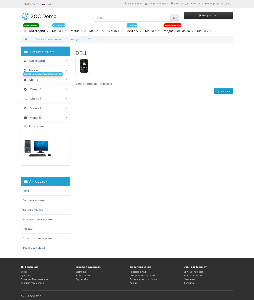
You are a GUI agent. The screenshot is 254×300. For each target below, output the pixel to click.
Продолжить (224, 91)
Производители (138, 271)
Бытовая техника (34, 200)
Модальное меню (177, 29)
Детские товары (33, 209)
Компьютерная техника (49, 39)
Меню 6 (151, 31)
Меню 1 (58, 29)
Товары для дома (34, 247)
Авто (26, 190)
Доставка (26, 275)
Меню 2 (35, 89)
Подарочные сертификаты (144, 275)
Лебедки (28, 228)
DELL (90, 39)
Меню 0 (34, 70)
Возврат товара (84, 275)
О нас (24, 271)
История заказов (193, 275)
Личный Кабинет (193, 271)
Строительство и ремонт (39, 238)
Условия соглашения (32, 283)
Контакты (80, 271)
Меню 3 (36, 99)
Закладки (189, 279)
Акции (133, 283)
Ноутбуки (75, 39)
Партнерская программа (143, 279)
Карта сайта (82, 279)
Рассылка (189, 283)
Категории (35, 29)
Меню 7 (203, 31)
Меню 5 (35, 118)
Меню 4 (35, 108)
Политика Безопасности (34, 279)
